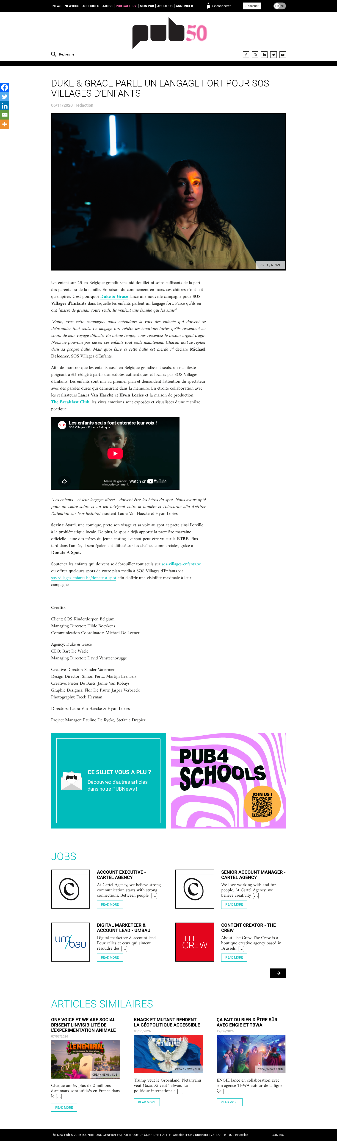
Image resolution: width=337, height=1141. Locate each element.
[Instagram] (255, 54)
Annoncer (184, 6)
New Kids (72, 6)
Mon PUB (147, 6)
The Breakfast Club (70, 402)
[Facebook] (246, 54)
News (56, 6)
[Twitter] (273, 54)
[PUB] (169, 37)
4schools (91, 6)
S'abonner (252, 6)
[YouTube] (282, 54)
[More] (4, 124)
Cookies (178, 1135)
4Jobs (107, 6)
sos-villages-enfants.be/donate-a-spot (83, 578)
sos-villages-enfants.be (181, 564)
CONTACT (279, 1135)
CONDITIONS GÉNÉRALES (102, 1135)
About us (165, 6)
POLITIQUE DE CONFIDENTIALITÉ (147, 1135)
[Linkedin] (4, 105)
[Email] (4, 115)
